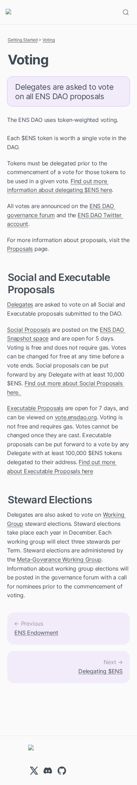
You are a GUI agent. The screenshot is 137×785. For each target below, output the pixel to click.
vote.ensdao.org (76, 417)
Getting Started (23, 39)
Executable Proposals (35, 408)
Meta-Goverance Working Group (59, 559)
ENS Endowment (36, 632)
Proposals (20, 248)
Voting (49, 39)
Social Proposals (28, 329)
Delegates (20, 304)
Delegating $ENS (100, 671)
